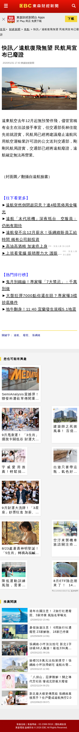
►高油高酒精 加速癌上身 (25, 246)
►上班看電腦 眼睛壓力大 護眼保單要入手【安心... (32, 254)
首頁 (3, 29)
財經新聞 (14, 29)
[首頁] (39, 5)
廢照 (25, 335)
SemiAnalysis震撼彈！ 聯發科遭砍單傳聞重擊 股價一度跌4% (20, 396)
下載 (71, 18)
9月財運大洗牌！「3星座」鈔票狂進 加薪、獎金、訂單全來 (20, 510)
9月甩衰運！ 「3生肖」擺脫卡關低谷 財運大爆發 (20, 437)
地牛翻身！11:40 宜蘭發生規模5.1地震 (41, 309)
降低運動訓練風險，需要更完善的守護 (14, 583)
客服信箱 (21, 724)
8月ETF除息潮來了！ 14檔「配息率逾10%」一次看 (65, 583)
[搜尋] (72, 9)
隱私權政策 (60, 724)
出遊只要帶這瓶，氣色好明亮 (65, 469)
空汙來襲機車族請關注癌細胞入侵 (65, 542)
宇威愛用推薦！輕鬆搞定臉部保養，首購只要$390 (14, 469)
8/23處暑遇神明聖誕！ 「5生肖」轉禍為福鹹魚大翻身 (20, 551)
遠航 (16, 335)
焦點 (27, 29)
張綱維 (36, 335)
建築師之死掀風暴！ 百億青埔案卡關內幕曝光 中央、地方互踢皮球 (65, 429)
